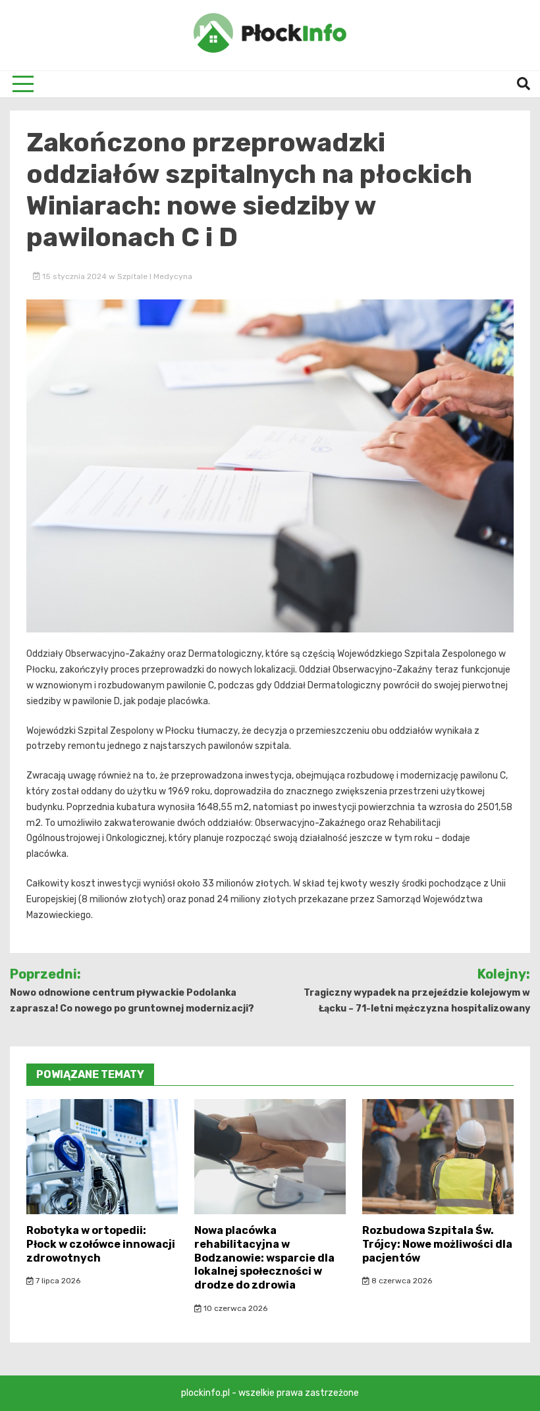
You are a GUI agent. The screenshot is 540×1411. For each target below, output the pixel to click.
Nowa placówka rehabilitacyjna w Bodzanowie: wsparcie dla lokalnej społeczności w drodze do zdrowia (264, 1257)
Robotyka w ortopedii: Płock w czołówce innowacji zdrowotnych (100, 1244)
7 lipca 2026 (57, 1280)
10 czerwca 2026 (234, 1308)
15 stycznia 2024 (74, 276)
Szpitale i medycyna (154, 276)
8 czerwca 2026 (400, 1280)
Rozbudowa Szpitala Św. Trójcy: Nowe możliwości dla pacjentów (437, 1244)
